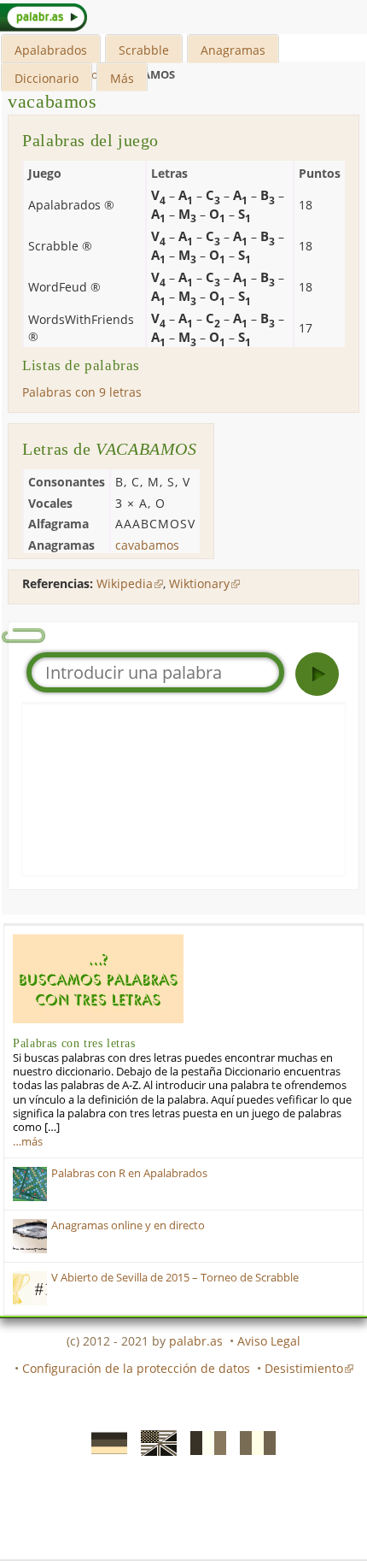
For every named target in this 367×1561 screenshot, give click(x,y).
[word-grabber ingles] (154, 1442)
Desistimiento (304, 1368)
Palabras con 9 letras (82, 392)
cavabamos (147, 545)
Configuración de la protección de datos (136, 1368)
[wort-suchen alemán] (104, 1442)
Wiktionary (199, 583)
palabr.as (196, 1341)
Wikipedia (124, 583)
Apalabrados (51, 50)
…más (28, 1141)
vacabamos (52, 101)
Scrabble (144, 50)
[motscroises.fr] (203, 1442)
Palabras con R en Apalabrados (129, 1173)
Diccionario (47, 78)
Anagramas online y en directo (128, 1225)
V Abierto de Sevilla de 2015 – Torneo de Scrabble (175, 1277)
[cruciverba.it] (253, 1442)
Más (122, 78)
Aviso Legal (268, 1341)
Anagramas (233, 50)
